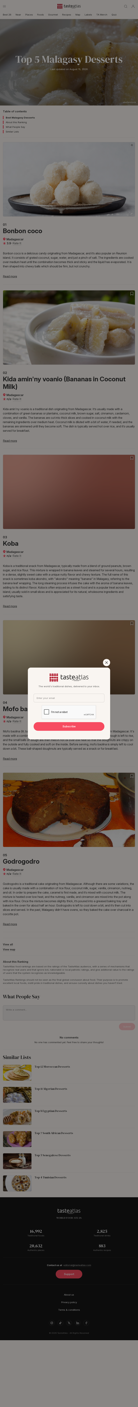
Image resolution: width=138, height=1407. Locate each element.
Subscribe (69, 726)
